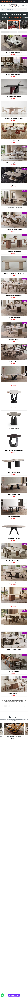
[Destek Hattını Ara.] (4, 5)
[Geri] (2, 706)
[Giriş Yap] (23, 5)
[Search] (25, 9)
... (16, 706)
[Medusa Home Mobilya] (14, 5)
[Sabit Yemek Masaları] (14, 24)
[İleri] (2, 708)
